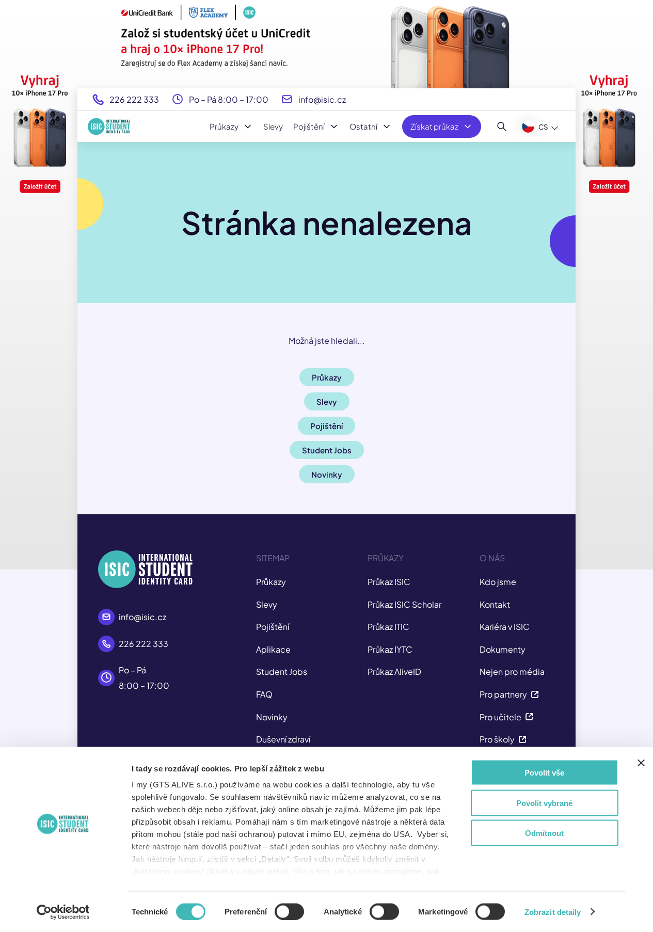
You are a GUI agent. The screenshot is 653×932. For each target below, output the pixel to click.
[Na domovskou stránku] (109, 126)
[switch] (289, 911)
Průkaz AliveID (394, 671)
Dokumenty (502, 649)
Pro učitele (500, 717)
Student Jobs (281, 671)
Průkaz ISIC (389, 581)
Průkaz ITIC (388, 626)
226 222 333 (134, 99)
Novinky (272, 717)
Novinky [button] (326, 474)
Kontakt (495, 604)
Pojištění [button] (326, 426)
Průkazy (224, 126)
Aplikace (273, 649)
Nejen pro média (512, 671)
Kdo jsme (498, 581)
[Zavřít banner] (641, 763)
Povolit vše (544, 772)
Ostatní (363, 126)
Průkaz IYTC (390, 649)
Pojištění (309, 126)
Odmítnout (544, 833)
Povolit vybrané (544, 802)
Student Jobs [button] (327, 450)
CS (543, 126)
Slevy (273, 126)
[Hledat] (502, 126)
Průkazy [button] (327, 377)
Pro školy (497, 739)
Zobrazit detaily (552, 911)
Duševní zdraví (283, 739)
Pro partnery (503, 694)
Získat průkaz (434, 126)
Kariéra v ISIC (505, 626)
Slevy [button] (326, 401)
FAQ (264, 694)
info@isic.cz (322, 99)
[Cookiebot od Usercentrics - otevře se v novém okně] (63, 912)
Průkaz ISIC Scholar (404, 604)
